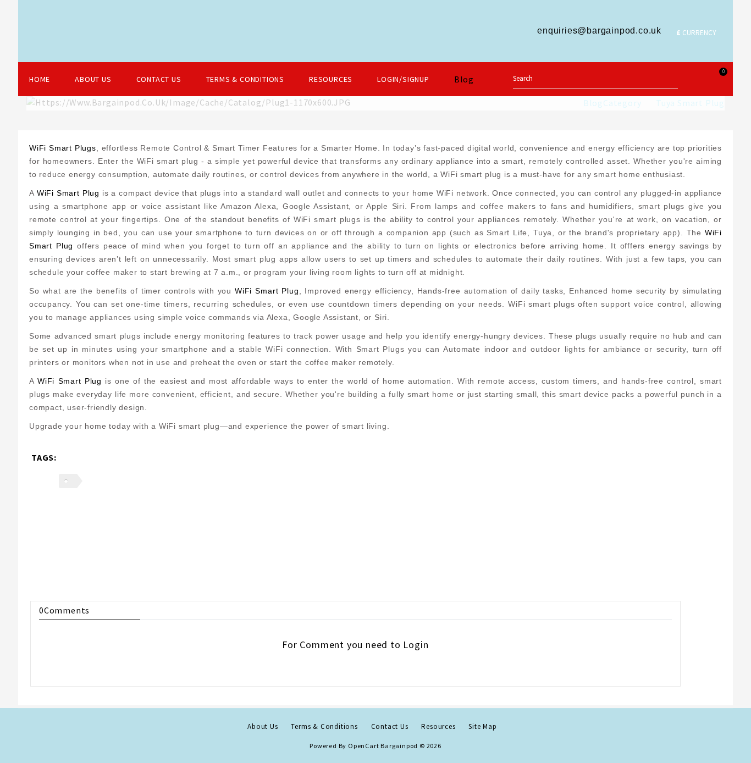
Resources (330, 79)
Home (39, 79)
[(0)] (694, 79)
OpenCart (363, 746)
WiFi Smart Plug (267, 290)
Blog (464, 79)
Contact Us (158, 79)
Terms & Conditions (245, 79)
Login (415, 644)
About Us (93, 79)
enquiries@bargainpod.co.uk (599, 30)
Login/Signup (403, 79)
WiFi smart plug (68, 193)
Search (667, 77)
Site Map (482, 726)
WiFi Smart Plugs (62, 147)
